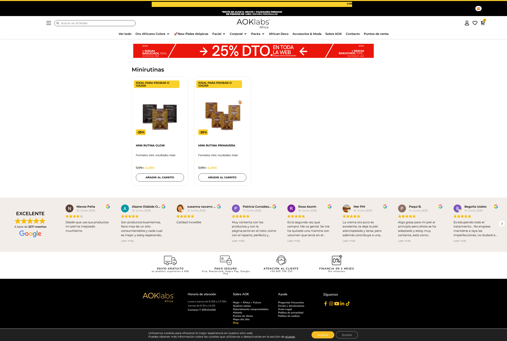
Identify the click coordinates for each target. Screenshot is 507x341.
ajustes (290, 336)
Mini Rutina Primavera (216, 145)
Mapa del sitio (241, 319)
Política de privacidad (290, 312)
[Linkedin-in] (342, 303)
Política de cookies (289, 316)
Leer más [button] (127, 240)
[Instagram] (331, 303)
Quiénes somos (242, 306)
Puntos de (243, 316)
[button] (152, 34)
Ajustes (347, 335)
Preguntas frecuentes (291, 302)
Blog (235, 323)
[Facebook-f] (325, 303)
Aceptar (322, 335)
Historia (237, 312)
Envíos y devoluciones (291, 306)
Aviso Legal (285, 309)
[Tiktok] (347, 303)
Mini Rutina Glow (150, 145)
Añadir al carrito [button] (160, 177)
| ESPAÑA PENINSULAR (252, 13)
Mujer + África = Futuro (247, 302)
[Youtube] (336, 303)
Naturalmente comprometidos (250, 309)
